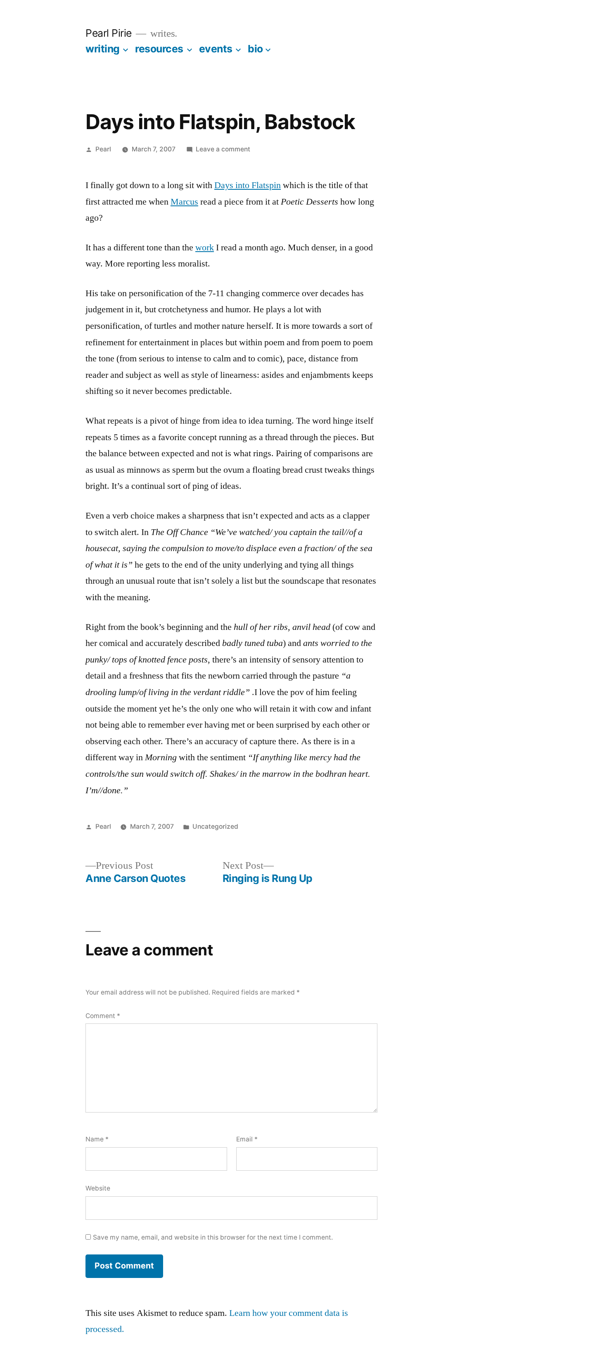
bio (255, 48)
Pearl (103, 149)
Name (97, 1139)
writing (102, 48)
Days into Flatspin (247, 185)
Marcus (184, 201)
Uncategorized (215, 826)
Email (247, 1139)
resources (159, 48)
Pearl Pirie (108, 33)
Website (97, 1188)
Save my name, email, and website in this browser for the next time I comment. (213, 1237)
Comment (102, 1016)
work (204, 247)
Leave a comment (223, 149)
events (215, 48)
